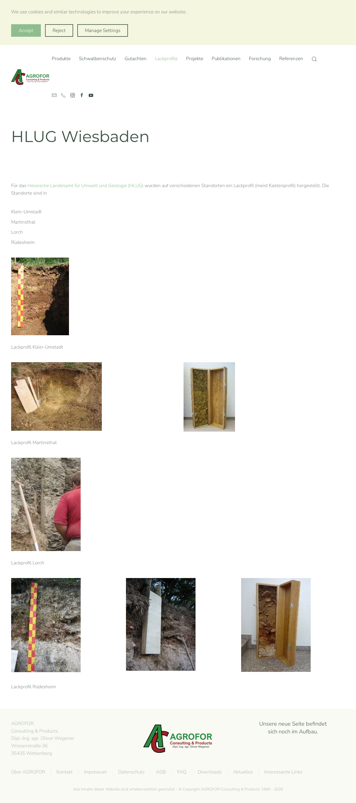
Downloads (210, 772)
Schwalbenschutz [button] (97, 58)
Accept (26, 30)
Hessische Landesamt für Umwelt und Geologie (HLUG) (86, 185)
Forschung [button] (260, 58)
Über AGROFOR (28, 772)
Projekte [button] (194, 58)
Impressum (95, 772)
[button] (314, 59)
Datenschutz (131, 772)
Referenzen (291, 58)
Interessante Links (283, 772)
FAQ (181, 772)
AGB (161, 772)
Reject (59, 30)
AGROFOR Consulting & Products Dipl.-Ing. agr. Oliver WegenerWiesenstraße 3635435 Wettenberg (42, 738)
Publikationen (226, 58)
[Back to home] (31, 77)
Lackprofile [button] (166, 58)
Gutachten (136, 58)
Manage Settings (102, 30)
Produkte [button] (61, 58)
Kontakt (64, 772)
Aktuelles (243, 772)
